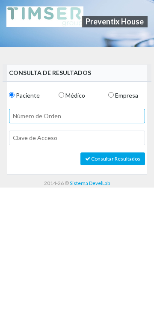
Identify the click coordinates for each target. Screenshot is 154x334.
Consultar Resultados (115, 158)
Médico (75, 95)
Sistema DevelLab (90, 183)
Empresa (126, 95)
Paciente (28, 95)
